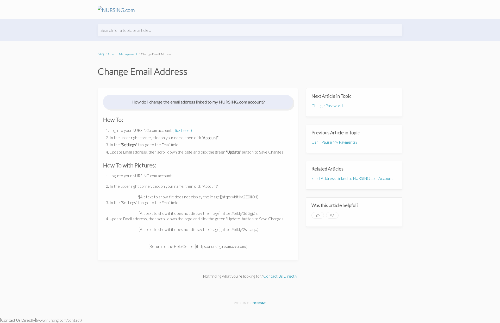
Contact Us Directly (280, 276)
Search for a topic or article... (126, 30)
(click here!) (182, 130)
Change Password (327, 105)
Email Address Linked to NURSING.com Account (352, 178)
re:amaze (259, 303)
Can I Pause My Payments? (334, 142)
